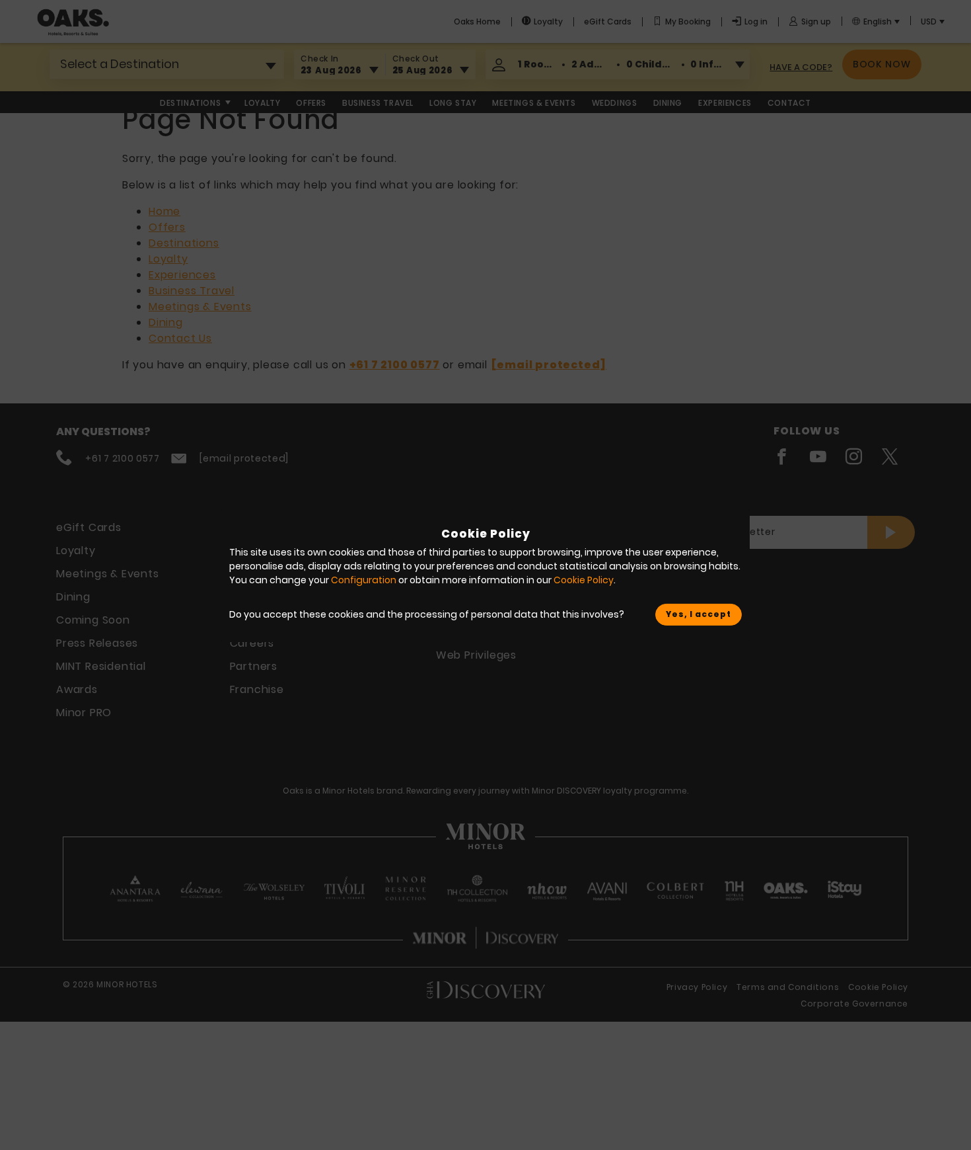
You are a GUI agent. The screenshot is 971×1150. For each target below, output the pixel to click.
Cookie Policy (584, 580)
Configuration (363, 580)
